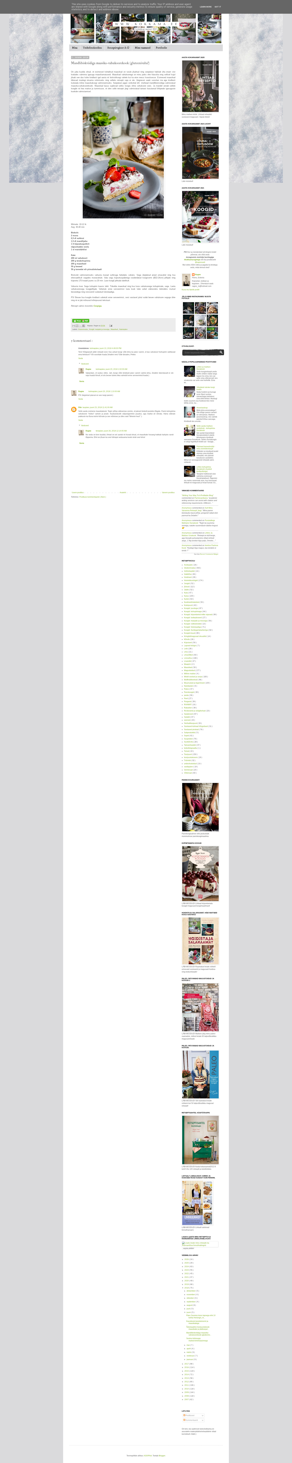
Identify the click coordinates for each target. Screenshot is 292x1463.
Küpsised (188, 642)
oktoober (190, 1298)
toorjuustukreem (191, 757)
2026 (186, 1259)
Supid (186, 736)
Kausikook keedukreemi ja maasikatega (197, 1322)
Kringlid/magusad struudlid (195, 636)
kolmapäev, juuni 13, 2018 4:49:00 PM (105, 348)
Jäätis (186, 590)
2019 (186, 1284)
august (190, 1305)
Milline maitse (190, 674)
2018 (186, 1288)
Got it (218, 7)
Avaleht (123, 492)
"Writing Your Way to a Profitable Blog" (198, 495)
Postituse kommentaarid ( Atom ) (92, 497)
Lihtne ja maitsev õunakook (203, 368)
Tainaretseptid (190, 745)
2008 (186, 1396)
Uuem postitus (78, 492)
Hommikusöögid (191, 580)
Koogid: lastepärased (193, 618)
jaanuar (190, 1359)
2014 (186, 1374)
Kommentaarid (191, 1420)
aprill (189, 1349)
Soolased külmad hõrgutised (196, 726)
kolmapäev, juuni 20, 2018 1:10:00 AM (104, 391)
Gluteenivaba (83, 329)
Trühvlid (187, 760)
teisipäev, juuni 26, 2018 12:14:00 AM (111, 431)
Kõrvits (187, 639)
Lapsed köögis (190, 646)
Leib (186, 649)
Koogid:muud (190, 633)
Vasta (80, 358)
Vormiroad (188, 770)
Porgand (188, 701)
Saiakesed (188, 714)
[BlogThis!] (76, 325)
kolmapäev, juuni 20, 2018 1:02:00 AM (111, 369)
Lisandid (188, 661)
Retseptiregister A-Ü (118, 47)
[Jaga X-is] (80, 325)
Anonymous (187, 508)
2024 (186, 1266)
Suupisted (188, 739)
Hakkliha (188, 574)
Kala (186, 593)
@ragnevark (200, 262)
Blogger (162, 1456)
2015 (186, 1371)
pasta (186, 695)
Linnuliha (188, 658)
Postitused (189, 1415)
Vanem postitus (168, 492)
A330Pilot (148, 1456)
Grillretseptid (189, 571)
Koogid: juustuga (191, 608)
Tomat (186, 751)
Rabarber (188, 708)
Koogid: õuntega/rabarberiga (196, 630)
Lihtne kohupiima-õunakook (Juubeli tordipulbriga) (204, 469)
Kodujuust (188, 605)
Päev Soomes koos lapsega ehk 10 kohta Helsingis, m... (201, 1316)
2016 (186, 1367)
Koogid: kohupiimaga (193, 611)
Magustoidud (189, 670)
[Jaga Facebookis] (83, 325)
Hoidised (188, 577)
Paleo (186, 689)
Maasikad (114, 329)
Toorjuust (188, 754)
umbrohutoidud (190, 764)
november (191, 1294)
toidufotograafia (190, 748)
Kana (186, 596)
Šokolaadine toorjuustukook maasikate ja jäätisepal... (197, 1328)
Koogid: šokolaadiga (193, 627)
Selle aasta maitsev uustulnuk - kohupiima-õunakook (205, 428)
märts (189, 1352)
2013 (186, 1378)
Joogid (187, 583)
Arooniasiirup (202, 408)
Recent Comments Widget (209, 554)
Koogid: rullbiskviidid (193, 624)
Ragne (88, 369)
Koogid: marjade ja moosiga (99, 329)
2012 (186, 1382)
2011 (186, 1385)
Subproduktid (190, 733)
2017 (186, 1364)
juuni (189, 1312)
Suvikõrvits (188, 742)
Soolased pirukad (191, 729)
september (191, 1302)
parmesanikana (201, 498)
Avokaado (188, 565)
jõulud (187, 587)
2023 (186, 1270)
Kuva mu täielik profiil (190, 290)
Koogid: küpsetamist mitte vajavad (198, 614)
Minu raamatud (142, 47)
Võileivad (188, 773)
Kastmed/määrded (192, 602)
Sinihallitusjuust (191, 723)
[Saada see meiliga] (73, 325)
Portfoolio (161, 47)
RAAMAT (188, 704)
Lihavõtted (188, 655)
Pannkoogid (189, 692)
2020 (186, 1281)
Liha (186, 652)
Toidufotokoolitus (92, 47)
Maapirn (187, 664)
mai (188, 1345)
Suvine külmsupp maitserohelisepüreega (197, 1339)
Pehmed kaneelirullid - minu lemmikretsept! (205, 447)
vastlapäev (188, 767)
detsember (191, 1291)
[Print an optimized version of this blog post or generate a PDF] (80, 322)
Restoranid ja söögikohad (195, 711)
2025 (186, 1263)
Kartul (186, 599)
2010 (186, 1389)
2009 (186, 1392)
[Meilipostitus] (110, 326)
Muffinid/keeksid (191, 680)
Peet (186, 698)
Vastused (85, 364)
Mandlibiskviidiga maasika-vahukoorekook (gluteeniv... (198, 1334)
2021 (186, 1277)
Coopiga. (98, 306)
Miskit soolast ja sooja (193, 677)
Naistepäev (123, 329)
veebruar (191, 1356)
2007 (186, 1399)
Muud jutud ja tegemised (194, 683)
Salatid (187, 717)
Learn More (206, 7)
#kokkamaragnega (192, 260)
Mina (74, 47)
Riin (80, 407)
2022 (186, 1273)
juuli (189, 1309)
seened (187, 720)
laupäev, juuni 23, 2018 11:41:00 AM (98, 407)
